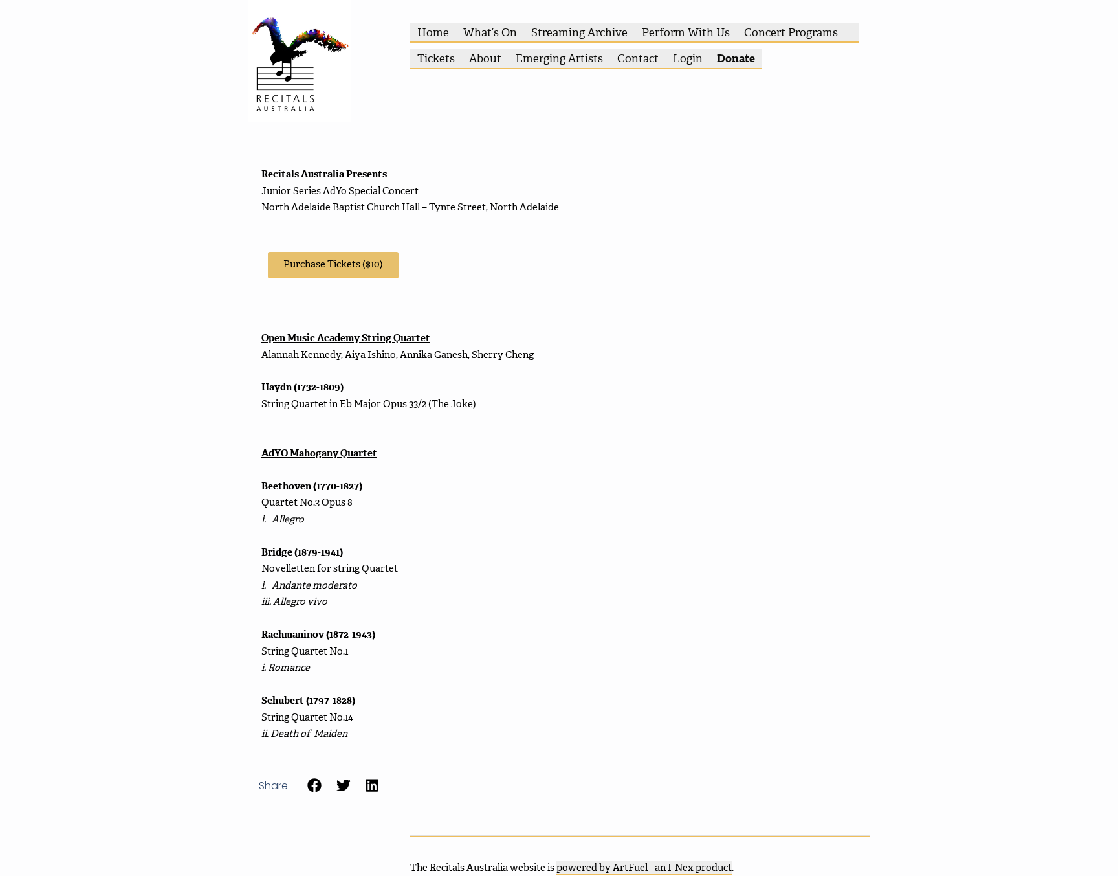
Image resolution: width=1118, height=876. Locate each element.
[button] (314, 785)
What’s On (490, 32)
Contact (638, 58)
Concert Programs (791, 32)
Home (433, 32)
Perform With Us (686, 32)
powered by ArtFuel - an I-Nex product (644, 867)
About (485, 58)
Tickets (436, 58)
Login (688, 58)
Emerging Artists (559, 58)
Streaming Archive (579, 32)
